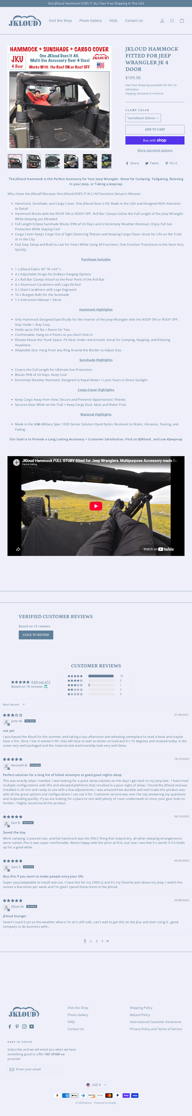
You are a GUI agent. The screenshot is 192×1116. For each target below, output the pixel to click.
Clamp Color (137, 110)
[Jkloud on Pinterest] (17, 1026)
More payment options (154, 150)
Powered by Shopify (105, 1102)
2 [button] (91, 941)
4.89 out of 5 (41, 682)
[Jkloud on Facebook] (10, 1026)
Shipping (130, 93)
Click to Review (36, 635)
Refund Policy (140, 1015)
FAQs (113, 20)
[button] (75, 676)
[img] (12, 715)
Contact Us (134, 20)
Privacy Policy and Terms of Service (156, 1029)
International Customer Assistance (156, 1022)
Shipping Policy (141, 1008)
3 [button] (97, 941)
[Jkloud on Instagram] (24, 1026)
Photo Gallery (90, 20)
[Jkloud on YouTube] (31, 1026)
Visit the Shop (60, 20)
